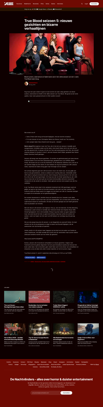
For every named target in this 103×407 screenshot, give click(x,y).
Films (42, 3)
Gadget (17, 364)
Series (47, 3)
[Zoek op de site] (82, 4)
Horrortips (23, 364)
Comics (10, 364)
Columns (35, 367)
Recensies (36, 3)
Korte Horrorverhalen (43, 364)
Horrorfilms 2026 (44, 367)
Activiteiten (70, 362)
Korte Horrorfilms (56, 364)
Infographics (31, 364)
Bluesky (37, 362)
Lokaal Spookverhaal (68, 364)
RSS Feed (29, 362)
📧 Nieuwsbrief (41, 257)
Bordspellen (85, 362)
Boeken (77, 362)
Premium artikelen (81, 364)
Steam (55, 362)
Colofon (9, 362)
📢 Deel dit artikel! (30, 257)
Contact (23, 362)
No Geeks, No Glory (56, 367)
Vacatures (19, 3)
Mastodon (43, 362)
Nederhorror (27, 3)
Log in (86, 3)
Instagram (62, 362)
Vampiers (62, 261)
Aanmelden (94, 4)
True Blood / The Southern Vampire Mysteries (47, 261)
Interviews (60, 3)
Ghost (97, 364)
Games (53, 3)
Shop (50, 362)
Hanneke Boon (33, 83)
